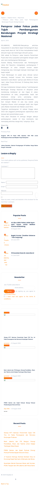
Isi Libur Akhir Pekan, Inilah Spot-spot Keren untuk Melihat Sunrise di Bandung (23, 224)
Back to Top (5, 484)
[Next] (6, 411)
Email (3, 186)
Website (3, 191)
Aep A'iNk (7, 408)
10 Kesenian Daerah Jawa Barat (22, 253)
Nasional (6, 312)
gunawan (6, 343)
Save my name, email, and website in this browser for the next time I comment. (19, 201)
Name (3, 182)
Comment (4, 166)
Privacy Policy (10, 294)
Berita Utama (8, 378)
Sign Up (9, 291)
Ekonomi (6, 345)
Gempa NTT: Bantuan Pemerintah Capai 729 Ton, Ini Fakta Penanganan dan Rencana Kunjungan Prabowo (19, 435)
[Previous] (4, 411)
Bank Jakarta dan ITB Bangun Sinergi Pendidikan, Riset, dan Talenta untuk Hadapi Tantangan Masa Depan (19, 444)
